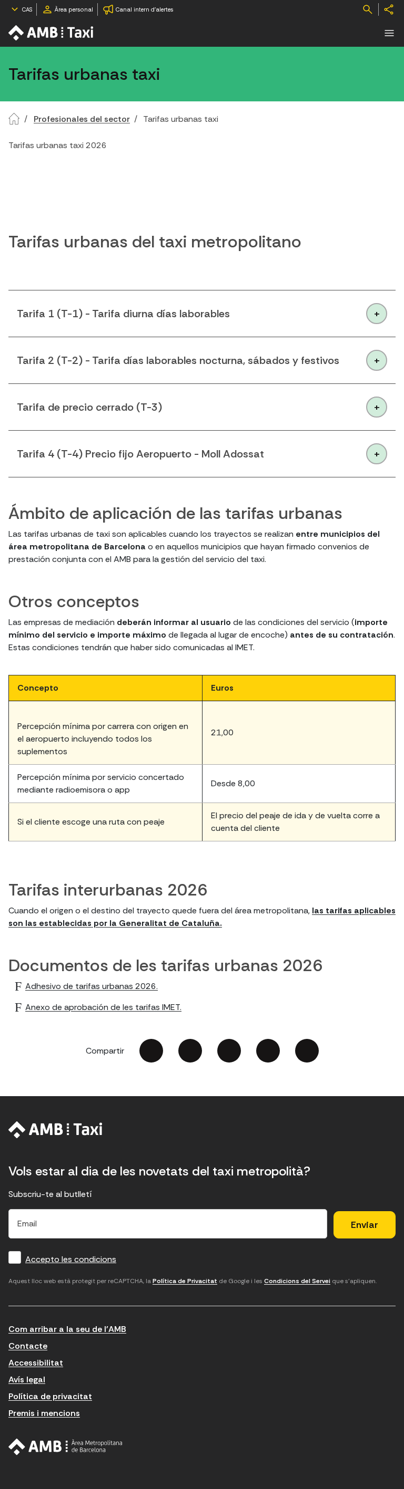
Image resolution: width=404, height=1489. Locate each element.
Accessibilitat (35, 1362)
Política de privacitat (50, 1396)
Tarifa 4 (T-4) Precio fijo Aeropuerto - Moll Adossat (140, 454)
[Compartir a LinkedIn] (229, 1051)
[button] (389, 33)
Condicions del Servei (297, 1281)
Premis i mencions (44, 1413)
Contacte (27, 1345)
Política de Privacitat (185, 1281)
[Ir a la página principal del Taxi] (51, 32)
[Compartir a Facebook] (151, 1051)
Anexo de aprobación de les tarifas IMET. (103, 1007)
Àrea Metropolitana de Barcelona (65, 1447)
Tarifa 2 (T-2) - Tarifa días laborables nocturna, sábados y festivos (178, 360)
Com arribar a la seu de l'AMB (67, 1329)
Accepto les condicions (70, 1259)
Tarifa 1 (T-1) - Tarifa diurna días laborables (123, 313)
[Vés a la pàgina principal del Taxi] (55, 1129)
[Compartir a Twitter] (190, 1051)
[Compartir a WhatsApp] (307, 1051)
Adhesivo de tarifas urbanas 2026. (91, 986)
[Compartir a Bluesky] (268, 1051)
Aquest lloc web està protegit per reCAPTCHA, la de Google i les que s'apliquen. (192, 1281)
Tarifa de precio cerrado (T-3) (89, 407)
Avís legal (26, 1379)
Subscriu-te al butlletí (50, 1194)
